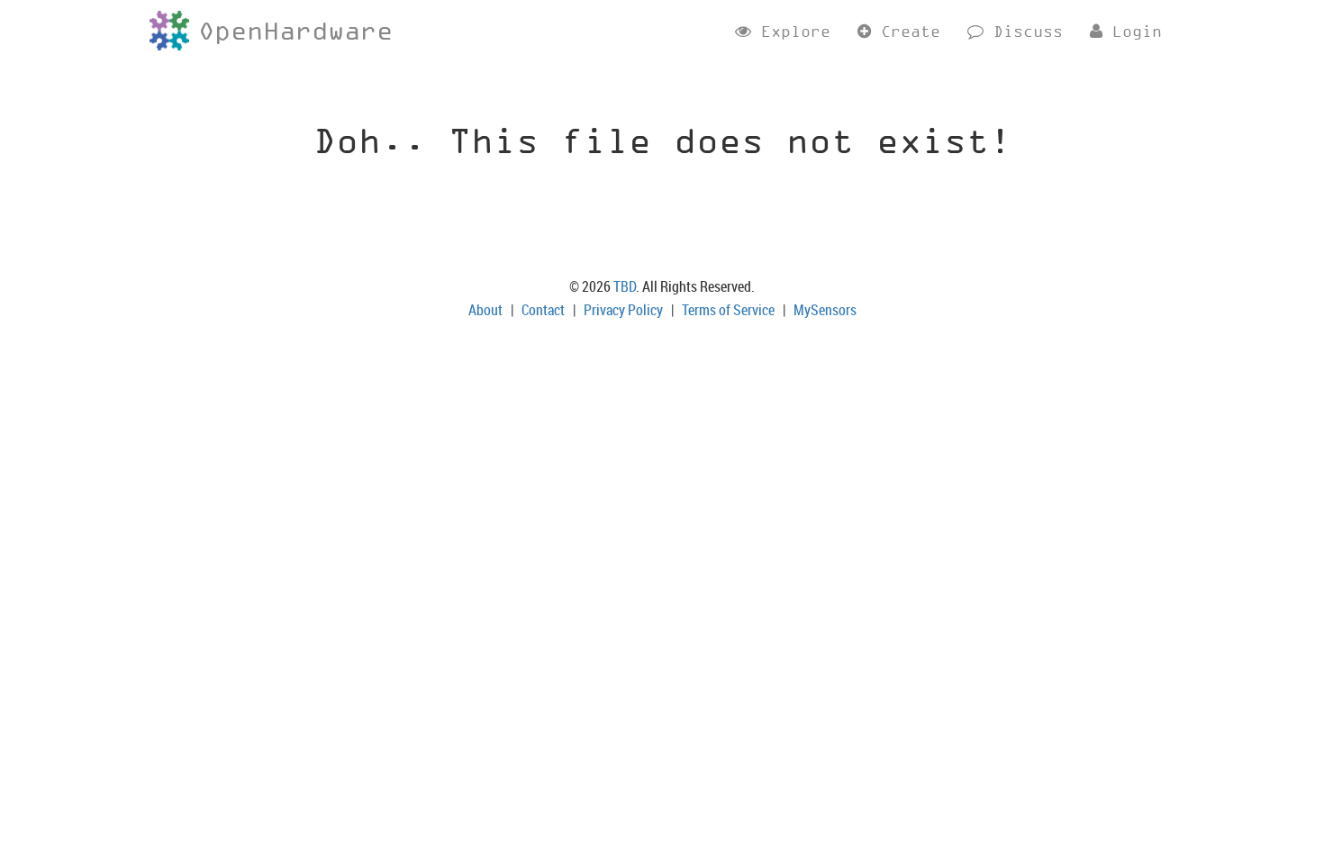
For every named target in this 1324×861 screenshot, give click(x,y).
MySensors (825, 310)
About (485, 310)
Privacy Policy (623, 310)
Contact (543, 310)
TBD (624, 286)
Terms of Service (728, 310)
